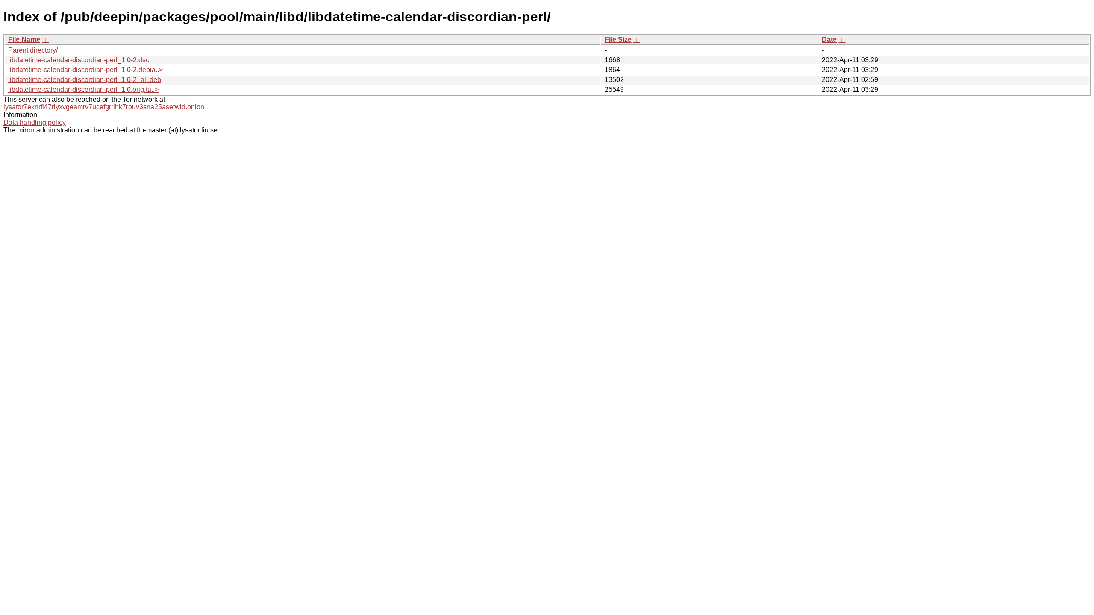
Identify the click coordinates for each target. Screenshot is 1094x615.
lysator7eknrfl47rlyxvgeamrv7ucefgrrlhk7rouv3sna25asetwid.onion (103, 107)
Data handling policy (34, 122)
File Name (24, 39)
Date (829, 39)
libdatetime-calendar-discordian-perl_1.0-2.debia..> (85, 69)
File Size (618, 39)
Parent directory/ (33, 50)
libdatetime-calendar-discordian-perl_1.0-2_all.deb (84, 79)
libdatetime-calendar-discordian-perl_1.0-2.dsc (78, 60)
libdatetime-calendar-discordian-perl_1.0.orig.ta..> (83, 89)
